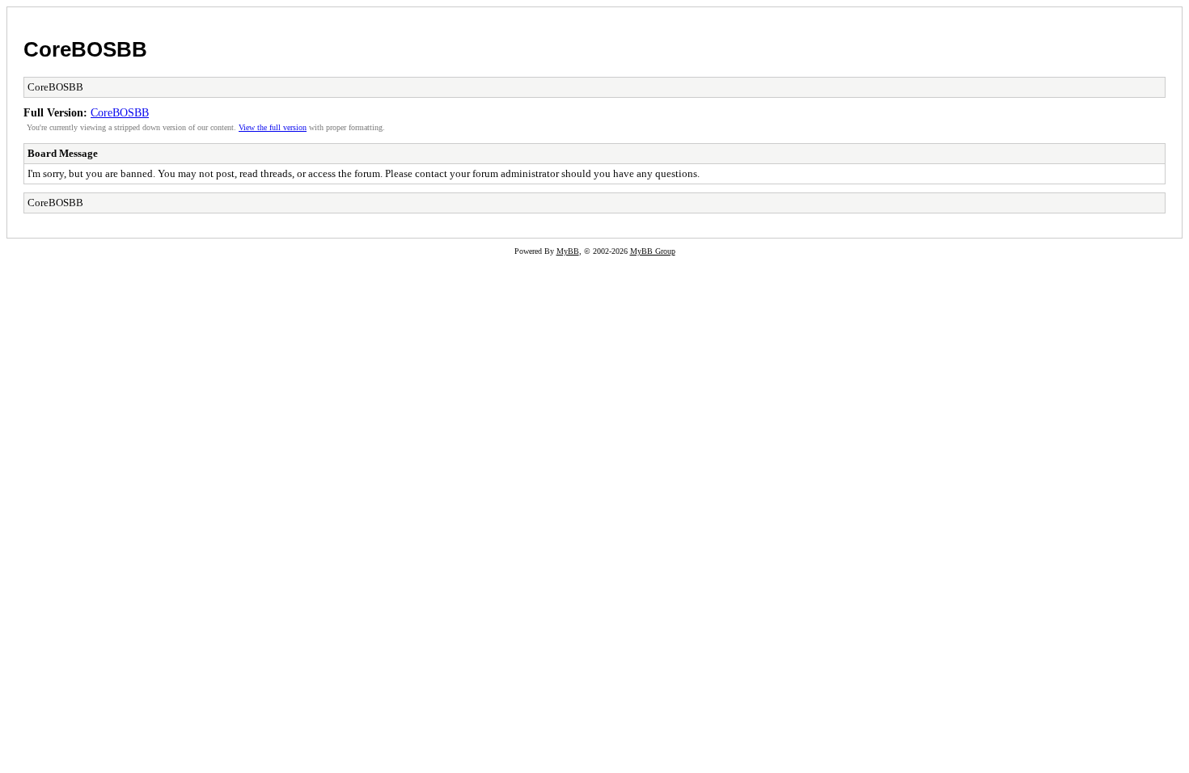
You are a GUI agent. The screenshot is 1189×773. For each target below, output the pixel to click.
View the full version (273, 127)
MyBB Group (652, 251)
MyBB (567, 251)
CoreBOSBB (85, 49)
